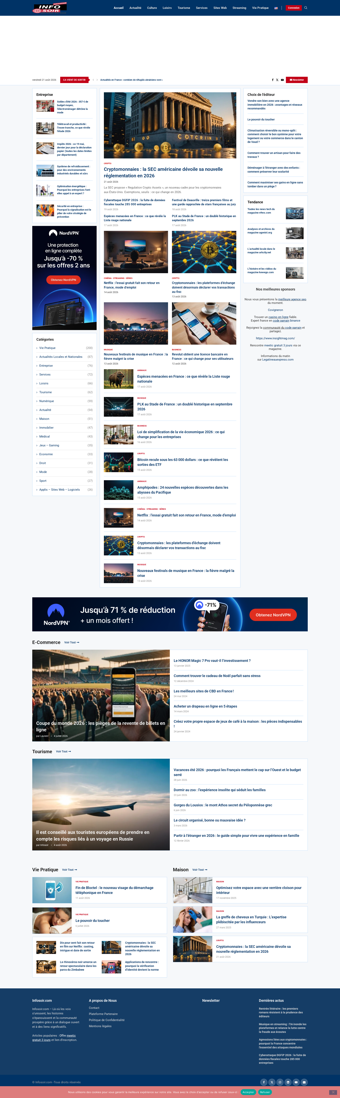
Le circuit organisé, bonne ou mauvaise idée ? (210, 820)
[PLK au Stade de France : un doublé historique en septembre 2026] (118, 407)
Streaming (239, 8)
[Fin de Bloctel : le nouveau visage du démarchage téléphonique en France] (52, 890)
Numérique (66, 401)
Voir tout (70, 642)
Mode (66, 472)
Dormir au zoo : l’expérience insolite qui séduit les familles (220, 790)
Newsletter (298, 80)
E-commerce (46, 642)
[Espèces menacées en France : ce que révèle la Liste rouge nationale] (118, 379)
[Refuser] (333, 1092)
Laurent (44, 736)
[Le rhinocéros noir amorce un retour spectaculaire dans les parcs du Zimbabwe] (46, 966)
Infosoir (44, 845)
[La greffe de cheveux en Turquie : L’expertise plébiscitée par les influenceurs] (192, 920)
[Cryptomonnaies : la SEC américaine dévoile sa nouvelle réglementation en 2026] (170, 143)
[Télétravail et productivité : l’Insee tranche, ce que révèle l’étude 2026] (45, 128)
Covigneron (275, 310)
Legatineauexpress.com (278, 359)
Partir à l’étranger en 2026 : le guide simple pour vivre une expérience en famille (236, 835)
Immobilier (66, 427)
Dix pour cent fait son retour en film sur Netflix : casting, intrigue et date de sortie (77, 946)
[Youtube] (282, 79)
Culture (152, 8)
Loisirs (167, 8)
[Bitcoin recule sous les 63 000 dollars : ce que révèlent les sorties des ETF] (118, 462)
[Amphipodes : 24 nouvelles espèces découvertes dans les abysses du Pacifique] (118, 490)
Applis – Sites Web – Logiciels (66, 489)
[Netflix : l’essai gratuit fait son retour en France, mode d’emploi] (136, 262)
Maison (66, 419)
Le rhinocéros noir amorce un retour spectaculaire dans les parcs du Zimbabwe (78, 965)
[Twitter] (277, 79)
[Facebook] (273, 79)
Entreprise (66, 365)
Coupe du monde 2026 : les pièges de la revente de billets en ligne (100, 727)
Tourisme (184, 8)
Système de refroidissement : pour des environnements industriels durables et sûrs (73, 170)
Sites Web (220, 8)
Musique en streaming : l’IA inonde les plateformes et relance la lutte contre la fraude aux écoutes (282, 1028)
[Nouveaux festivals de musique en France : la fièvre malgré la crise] (136, 333)
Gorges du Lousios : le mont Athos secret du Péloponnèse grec (223, 805)
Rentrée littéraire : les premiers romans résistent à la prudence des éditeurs (281, 1012)
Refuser (265, 1091)
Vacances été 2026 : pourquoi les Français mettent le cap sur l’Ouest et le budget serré (237, 772)
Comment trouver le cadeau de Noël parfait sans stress (217, 676)
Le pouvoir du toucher (261, 119)
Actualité (135, 8)
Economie (66, 454)
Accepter (248, 1091)
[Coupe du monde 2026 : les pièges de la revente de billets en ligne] (101, 695)
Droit (66, 463)
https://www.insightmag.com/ (275, 338)
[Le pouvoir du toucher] (52, 920)
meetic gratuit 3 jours (278, 345)
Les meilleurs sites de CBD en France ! (204, 691)
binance (286, 320)
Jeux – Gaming (66, 445)
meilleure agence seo (292, 299)
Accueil (119, 8)
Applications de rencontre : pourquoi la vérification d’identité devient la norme (142, 965)
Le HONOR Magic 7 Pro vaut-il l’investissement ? (212, 661)
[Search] (306, 7)
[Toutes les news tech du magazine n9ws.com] (295, 213)
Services (202, 8)
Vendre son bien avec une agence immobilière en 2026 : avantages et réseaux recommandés (275, 104)
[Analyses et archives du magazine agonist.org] (295, 233)
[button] (93, 80)
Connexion (293, 7)
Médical (66, 436)
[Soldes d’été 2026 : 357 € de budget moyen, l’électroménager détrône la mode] (45, 106)
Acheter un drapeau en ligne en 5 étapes (205, 706)
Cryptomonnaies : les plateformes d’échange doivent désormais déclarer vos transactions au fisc (203, 287)
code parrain (293, 327)
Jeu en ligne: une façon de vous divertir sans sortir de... (129, 80)
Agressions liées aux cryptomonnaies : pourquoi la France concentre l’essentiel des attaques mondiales (283, 1043)
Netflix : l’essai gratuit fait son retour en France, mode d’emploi (186, 515)
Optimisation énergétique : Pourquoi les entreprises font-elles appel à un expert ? (74, 190)
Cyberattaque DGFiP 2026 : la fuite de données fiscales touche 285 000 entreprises (282, 1059)
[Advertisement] (170, 47)
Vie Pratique (260, 8)
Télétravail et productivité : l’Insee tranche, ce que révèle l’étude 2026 (73, 128)
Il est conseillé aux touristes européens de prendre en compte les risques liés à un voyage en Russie (92, 836)
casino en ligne (278, 317)
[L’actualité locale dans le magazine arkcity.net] (295, 253)
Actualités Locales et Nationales (66, 357)
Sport (66, 481)
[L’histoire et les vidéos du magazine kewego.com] (295, 273)
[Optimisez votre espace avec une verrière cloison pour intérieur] (192, 890)
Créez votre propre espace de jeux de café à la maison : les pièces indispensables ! (238, 723)
